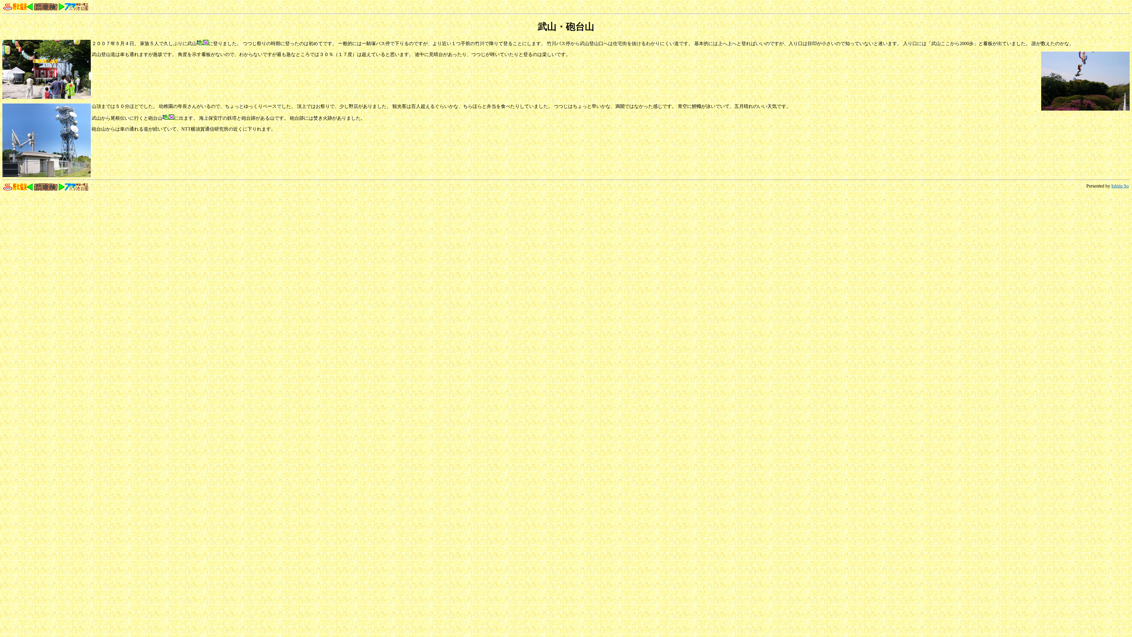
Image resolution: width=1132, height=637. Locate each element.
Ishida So (1120, 185)
